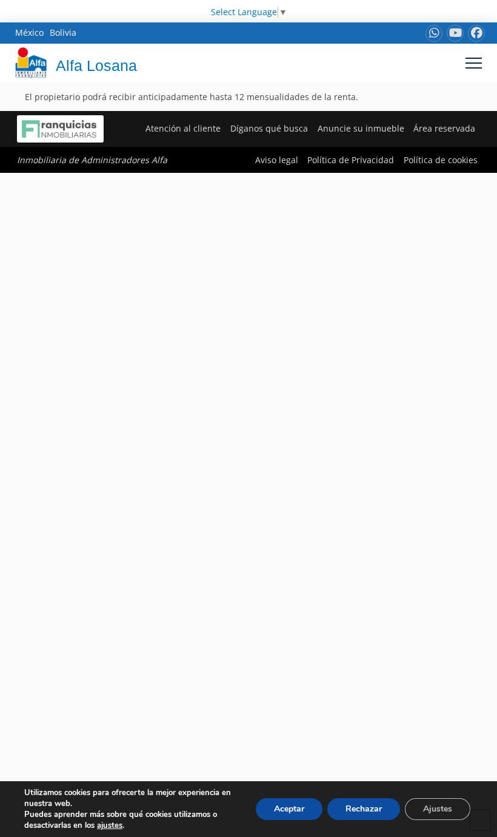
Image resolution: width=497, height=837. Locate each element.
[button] (473, 63)
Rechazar (363, 809)
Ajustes (437, 809)
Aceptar (289, 809)
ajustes (109, 825)
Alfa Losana (96, 65)
